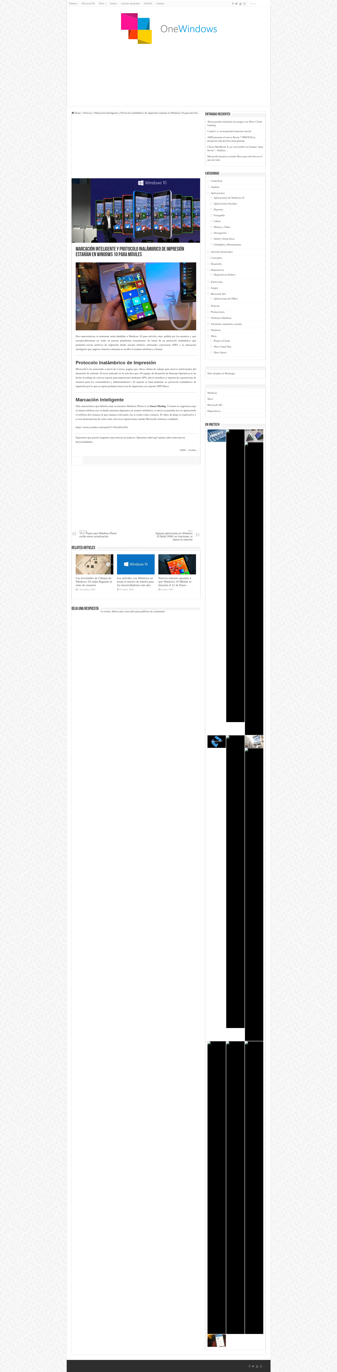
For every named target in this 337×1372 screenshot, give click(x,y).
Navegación (220, 232)
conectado (129, 611)
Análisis (215, 187)
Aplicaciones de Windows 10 (229, 197)
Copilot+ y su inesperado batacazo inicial (229, 131)
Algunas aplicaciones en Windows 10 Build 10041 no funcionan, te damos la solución (173, 535)
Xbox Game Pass (222, 346)
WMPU (183, 450)
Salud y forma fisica (224, 238)
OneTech (148, 3)
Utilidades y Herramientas (227, 244)
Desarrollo (216, 263)
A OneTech (216, 180)
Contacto (160, 3)
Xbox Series (220, 352)
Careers (121, 369)
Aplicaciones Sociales (225, 203)
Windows (73, 3)
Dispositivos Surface (224, 274)
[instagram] (244, 3)
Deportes (218, 209)
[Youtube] (240, 3)
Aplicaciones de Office (226, 298)
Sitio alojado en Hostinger (221, 373)
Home (77, 112)
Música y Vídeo (222, 227)
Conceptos (216, 257)
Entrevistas (217, 281)
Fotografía (219, 215)
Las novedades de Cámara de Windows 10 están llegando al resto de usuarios (94, 581)
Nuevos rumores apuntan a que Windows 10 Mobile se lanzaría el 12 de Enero (175, 581)
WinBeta (192, 450)
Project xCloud (222, 340)
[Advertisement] (168, 75)
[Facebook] (233, 3)
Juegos (214, 287)
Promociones (217, 311)
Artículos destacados (130, 3)
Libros (217, 221)
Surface (113, 3)
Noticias (87, 112)
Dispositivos (217, 269)
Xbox (214, 336)
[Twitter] (236, 3)
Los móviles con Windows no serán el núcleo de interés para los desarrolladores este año (135, 581)
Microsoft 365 (88, 3)
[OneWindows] (168, 28)
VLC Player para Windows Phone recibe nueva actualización (98, 534)
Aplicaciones (218, 193)
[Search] (268, 3)
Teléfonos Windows (221, 317)
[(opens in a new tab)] (235, 575)
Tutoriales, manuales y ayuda (226, 324)
